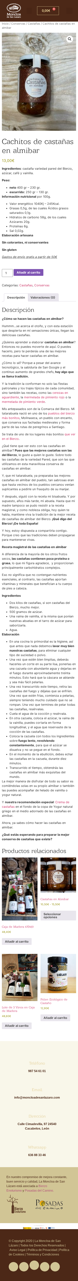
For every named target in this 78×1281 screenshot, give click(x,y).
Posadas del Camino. (39, 1190)
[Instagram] (55, 1266)
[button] (29, 11)
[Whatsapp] (34, 1265)
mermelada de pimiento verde (23, 402)
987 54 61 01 (37, 1071)
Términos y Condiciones (42, 1254)
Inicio (5, 23)
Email (37, 1089)
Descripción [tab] (16, 297)
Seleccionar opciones (52, 915)
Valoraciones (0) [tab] (42, 297)
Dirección (37, 1116)
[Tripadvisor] (44, 1266)
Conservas (18, 23)
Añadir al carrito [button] (17, 941)
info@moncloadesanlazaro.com (37, 1097)
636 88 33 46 (37, 1155)
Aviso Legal (17, 1250)
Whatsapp (37, 1147)
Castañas (34, 23)
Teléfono (37, 1063)
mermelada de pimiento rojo (44, 397)
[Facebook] (13, 1266)
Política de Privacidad (42, 1250)
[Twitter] (24, 1266)
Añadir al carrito (28, 272)
